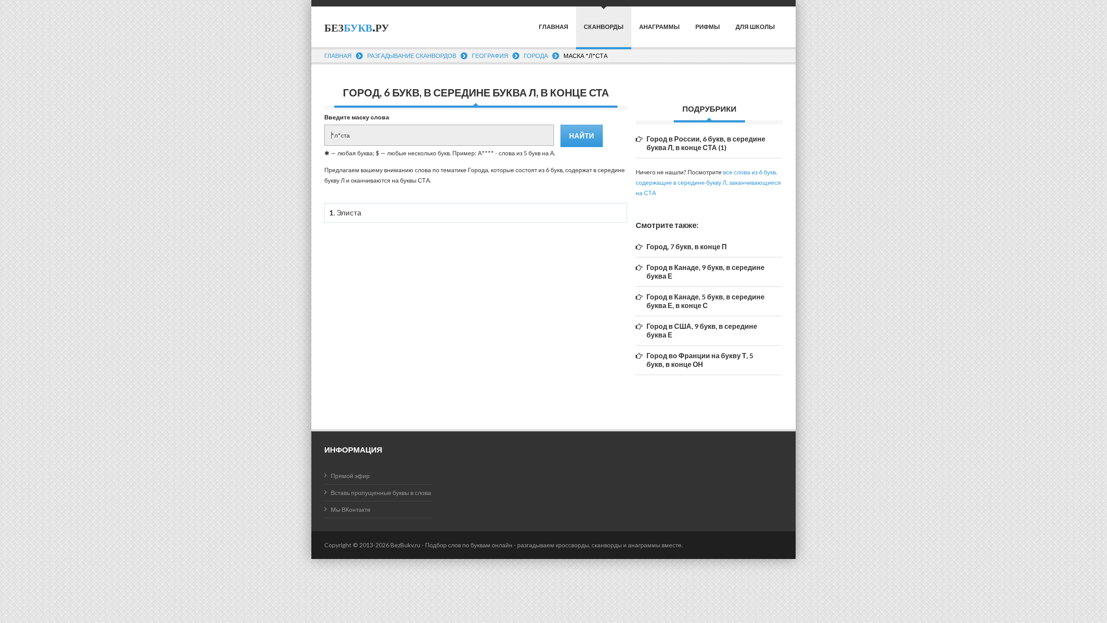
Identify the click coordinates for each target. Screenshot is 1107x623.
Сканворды (604, 26)
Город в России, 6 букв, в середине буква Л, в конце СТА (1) (705, 143)
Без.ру (356, 28)
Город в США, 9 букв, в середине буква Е (701, 330)
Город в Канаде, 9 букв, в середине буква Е (705, 271)
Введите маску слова (356, 117)
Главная (553, 27)
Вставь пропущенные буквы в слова (381, 492)
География (490, 55)
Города (536, 55)
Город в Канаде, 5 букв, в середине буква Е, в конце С (705, 300)
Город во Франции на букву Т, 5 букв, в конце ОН (699, 359)
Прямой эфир (350, 475)
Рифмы (707, 27)
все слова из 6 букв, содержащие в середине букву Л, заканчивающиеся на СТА (708, 182)
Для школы (755, 27)
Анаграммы (659, 27)
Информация (353, 449)
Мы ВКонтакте (351, 509)
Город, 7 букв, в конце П (686, 246)
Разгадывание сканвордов (411, 55)
